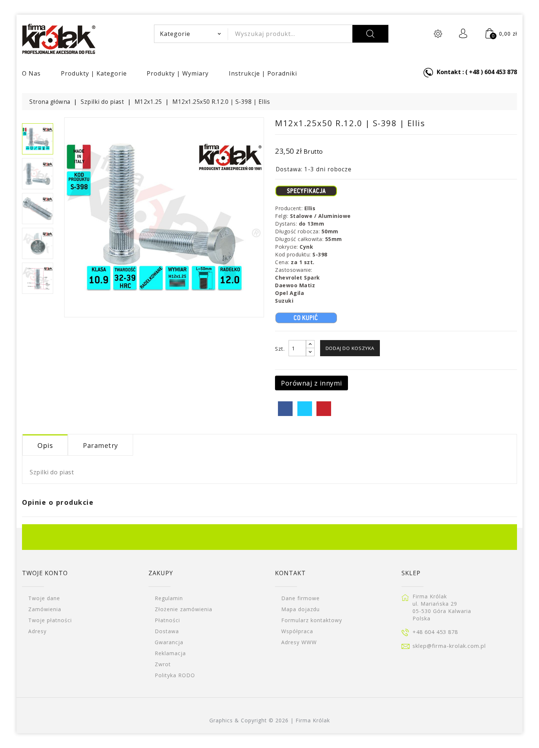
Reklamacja (170, 653)
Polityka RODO (175, 675)
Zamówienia (44, 609)
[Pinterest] (323, 408)
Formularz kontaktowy (311, 620)
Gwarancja (169, 642)
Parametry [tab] (100, 445)
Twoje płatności (50, 620)
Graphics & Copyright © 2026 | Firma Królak (269, 720)
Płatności (167, 620)
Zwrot (163, 664)
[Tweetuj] (304, 408)
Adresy (37, 631)
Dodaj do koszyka (350, 348)
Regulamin (169, 598)
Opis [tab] (45, 445)
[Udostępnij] (285, 408)
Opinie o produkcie (58, 502)
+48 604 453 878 (435, 631)
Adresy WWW (299, 642)
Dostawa (167, 631)
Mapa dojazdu (300, 609)
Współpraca (297, 631)
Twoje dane (44, 598)
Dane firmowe (300, 598)
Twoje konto (45, 573)
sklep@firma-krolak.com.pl (449, 645)
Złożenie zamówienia (183, 609)
